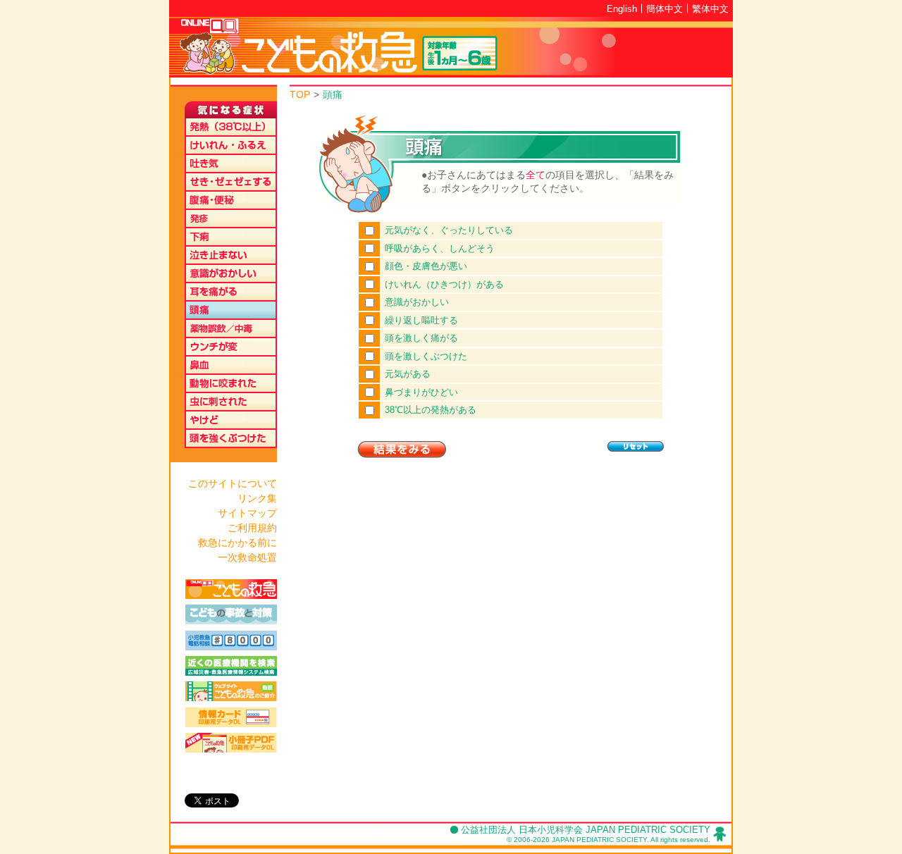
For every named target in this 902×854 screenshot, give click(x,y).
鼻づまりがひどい (421, 392)
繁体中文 (710, 9)
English (622, 9)
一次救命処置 (247, 557)
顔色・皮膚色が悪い (426, 266)
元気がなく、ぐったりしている (449, 230)
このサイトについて (232, 483)
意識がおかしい (417, 302)
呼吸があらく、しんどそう (440, 248)
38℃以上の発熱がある (430, 409)
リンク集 (257, 498)
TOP (300, 94)
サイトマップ (247, 513)
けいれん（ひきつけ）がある (444, 284)
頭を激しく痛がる (421, 338)
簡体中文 (664, 9)
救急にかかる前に (237, 542)
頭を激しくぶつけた (426, 356)
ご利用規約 (252, 527)
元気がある (408, 374)
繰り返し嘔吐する (421, 320)
